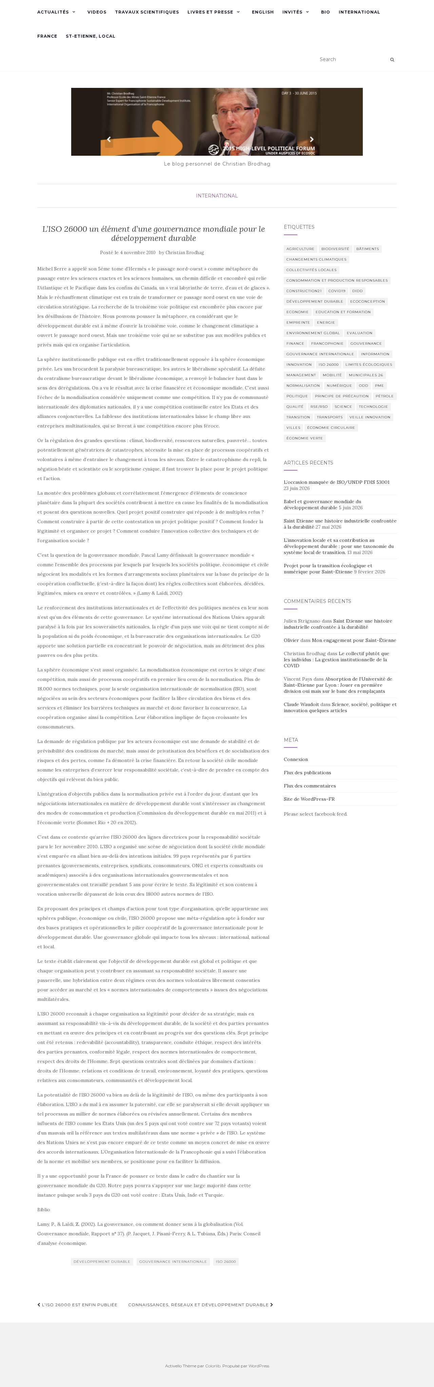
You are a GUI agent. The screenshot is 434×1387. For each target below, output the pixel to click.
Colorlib (212, 1365)
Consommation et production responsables (337, 280)
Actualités (53, 12)
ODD (363, 385)
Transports (330, 417)
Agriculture (301, 249)
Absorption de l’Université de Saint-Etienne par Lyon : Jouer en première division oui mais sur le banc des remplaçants (338, 685)
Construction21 (304, 291)
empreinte (298, 322)
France (47, 36)
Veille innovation (370, 417)
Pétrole (385, 396)
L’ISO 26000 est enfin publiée (79, 1304)
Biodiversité (335, 249)
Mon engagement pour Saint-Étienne (354, 640)
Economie (298, 312)
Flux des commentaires (310, 786)
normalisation (303, 385)
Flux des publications (307, 773)
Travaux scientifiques (147, 12)
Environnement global (313, 333)
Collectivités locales (312, 270)
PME (379, 385)
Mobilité (332, 375)
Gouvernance (366, 343)
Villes (293, 427)
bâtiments (367, 249)
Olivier (291, 640)
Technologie (373, 406)
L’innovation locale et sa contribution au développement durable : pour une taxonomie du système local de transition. (339, 546)
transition (298, 417)
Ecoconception (367, 301)
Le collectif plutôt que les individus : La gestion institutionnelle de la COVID (336, 659)
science (343, 406)
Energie (326, 322)
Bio (325, 12)
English (263, 12)
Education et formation (343, 312)
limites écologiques (369, 364)
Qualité (295, 406)
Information (375, 354)
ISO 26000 (226, 1261)
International (359, 12)
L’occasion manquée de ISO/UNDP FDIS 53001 (337, 482)
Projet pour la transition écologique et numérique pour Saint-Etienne (328, 569)
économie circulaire (331, 427)
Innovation (299, 364)
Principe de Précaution (342, 396)
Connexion (296, 759)
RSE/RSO (319, 406)
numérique (339, 385)
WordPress (259, 1365)
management (301, 375)
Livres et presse (210, 12)
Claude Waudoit (301, 704)
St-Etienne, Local (91, 36)
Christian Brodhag (184, 252)
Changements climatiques (317, 259)
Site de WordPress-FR (309, 799)
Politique (297, 396)
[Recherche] (392, 60)
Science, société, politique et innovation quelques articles (340, 707)
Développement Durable (102, 1261)
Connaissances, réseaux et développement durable (199, 1304)
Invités (292, 12)
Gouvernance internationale (173, 1261)
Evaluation (360, 333)
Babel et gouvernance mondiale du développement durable (322, 504)
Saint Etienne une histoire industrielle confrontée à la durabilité (338, 624)
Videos (96, 12)
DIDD (357, 291)
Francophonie (327, 343)
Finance (295, 343)
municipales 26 (366, 375)
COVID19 (337, 291)
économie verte (305, 438)
